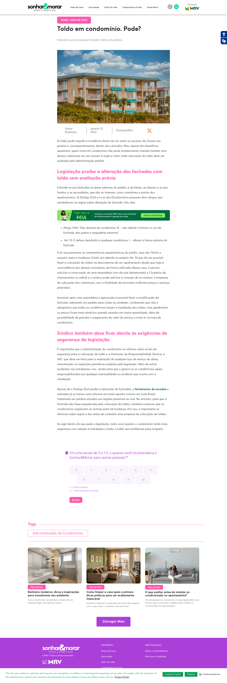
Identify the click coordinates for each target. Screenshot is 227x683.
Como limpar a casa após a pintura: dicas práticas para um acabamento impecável (110, 595)
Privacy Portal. (122, 677)
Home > (66, 20)
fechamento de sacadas (150, 389)
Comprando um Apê (132, 7)
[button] (210, 674)
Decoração (94, 7)
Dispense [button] (191, 674)
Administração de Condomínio (58, 533)
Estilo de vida (110, 7)
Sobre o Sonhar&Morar (156, 651)
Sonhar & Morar (45, 5)
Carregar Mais (113, 621)
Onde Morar (152, 7)
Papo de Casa (76, 7)
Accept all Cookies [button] (173, 674)
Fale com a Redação (155, 657)
